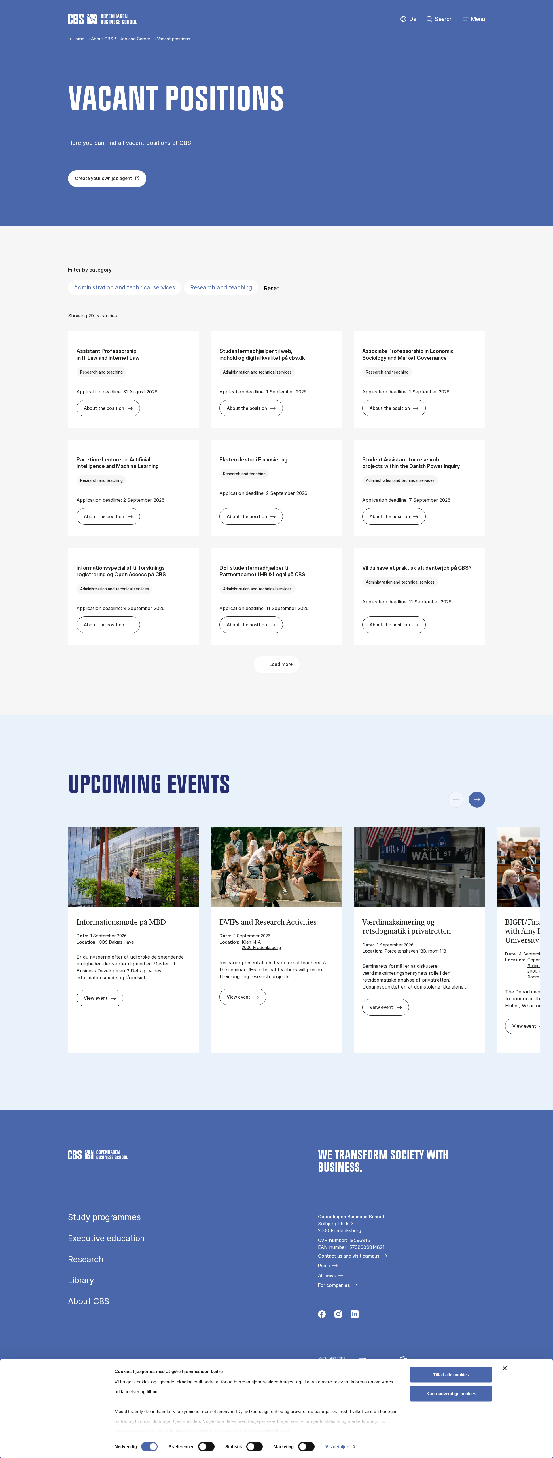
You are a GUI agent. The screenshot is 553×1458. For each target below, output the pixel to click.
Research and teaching (221, 287)
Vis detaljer (336, 1446)
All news (327, 1275)
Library (81, 1280)
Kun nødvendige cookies (451, 1393)
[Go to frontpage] (102, 19)
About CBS (102, 38)
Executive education (106, 1238)
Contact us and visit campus (348, 1256)
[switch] (206, 1446)
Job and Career (135, 38)
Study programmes (104, 1217)
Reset (271, 288)
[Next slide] (477, 800)
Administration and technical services (124, 287)
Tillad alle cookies (451, 1374)
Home (78, 38)
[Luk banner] (505, 1368)
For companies (334, 1285)
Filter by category (90, 270)
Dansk (408, 19)
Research (86, 1259)
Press (324, 1265)
